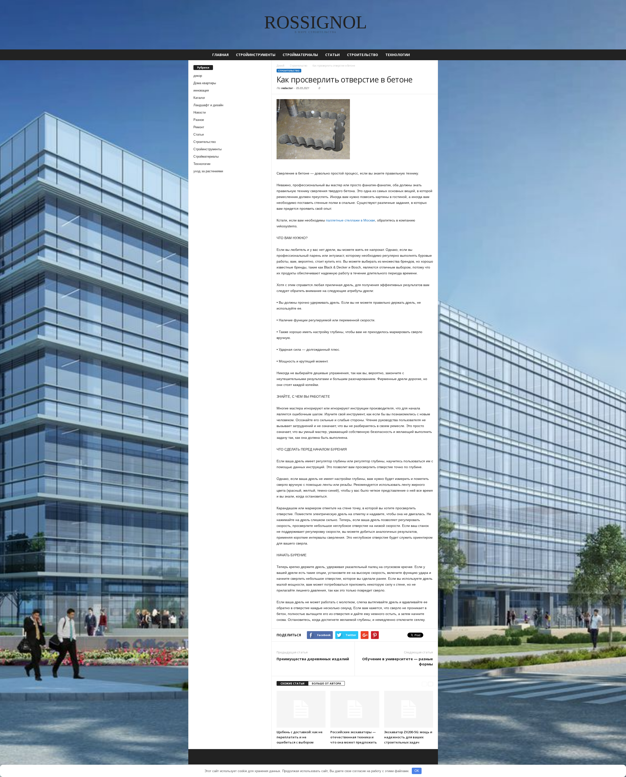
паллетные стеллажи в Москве (350, 220)
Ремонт (198, 127)
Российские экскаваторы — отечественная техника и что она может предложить (353, 737)
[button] (430, 54)
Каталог (199, 98)
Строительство (362, 54)
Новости (199, 112)
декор (197, 76)
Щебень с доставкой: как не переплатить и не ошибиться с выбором (300, 737)
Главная (220, 54)
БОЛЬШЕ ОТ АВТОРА (326, 683)
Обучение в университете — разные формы (397, 661)
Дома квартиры (204, 83)
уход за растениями (208, 171)
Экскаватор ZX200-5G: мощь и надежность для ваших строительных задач (408, 737)
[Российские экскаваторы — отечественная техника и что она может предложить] (354, 709)
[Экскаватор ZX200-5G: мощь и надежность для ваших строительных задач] (408, 709)
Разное (198, 120)
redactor (287, 88)
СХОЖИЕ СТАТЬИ (292, 683)
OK (416, 771)
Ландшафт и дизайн (208, 105)
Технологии (397, 54)
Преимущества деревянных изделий (313, 658)
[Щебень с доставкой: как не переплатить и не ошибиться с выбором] (301, 709)
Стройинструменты (255, 54)
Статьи (332, 54)
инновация (201, 90)
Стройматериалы (300, 54)
